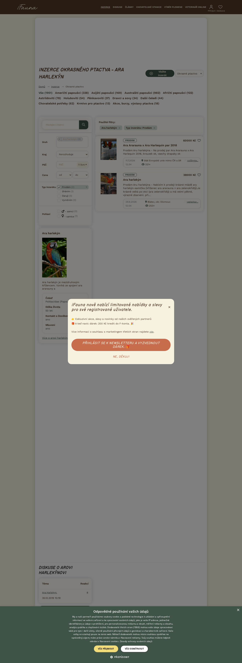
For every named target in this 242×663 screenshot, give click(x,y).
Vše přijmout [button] (106, 648)
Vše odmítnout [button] (134, 648)
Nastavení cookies (109, 641)
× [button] (238, 610)
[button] (121, 657)
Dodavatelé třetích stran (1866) (123, 627)
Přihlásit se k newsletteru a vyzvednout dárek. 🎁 (121, 344)
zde (152, 331)
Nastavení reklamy (130, 637)
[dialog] (121, 634)
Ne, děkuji (121, 356)
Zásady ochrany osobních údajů (136, 641)
